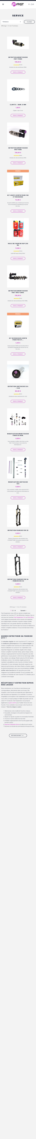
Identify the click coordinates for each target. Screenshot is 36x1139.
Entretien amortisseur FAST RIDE (18, 148)
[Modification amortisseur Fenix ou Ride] (18, 420)
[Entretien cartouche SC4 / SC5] (18, 373)
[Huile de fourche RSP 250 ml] (18, 230)
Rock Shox (31, 617)
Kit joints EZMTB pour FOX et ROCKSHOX (18, 196)
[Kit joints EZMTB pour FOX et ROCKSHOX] (18, 182)
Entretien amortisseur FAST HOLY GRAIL (18, 291)
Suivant (24, 610)
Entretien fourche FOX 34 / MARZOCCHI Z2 (18, 580)
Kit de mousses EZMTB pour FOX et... (18, 339)
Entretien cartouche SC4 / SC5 (18, 387)
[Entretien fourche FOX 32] (18, 517)
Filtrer (29, 21)
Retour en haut (17, 735)
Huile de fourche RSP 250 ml (18, 244)
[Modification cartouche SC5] (18, 469)
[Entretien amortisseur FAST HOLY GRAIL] (18, 277)
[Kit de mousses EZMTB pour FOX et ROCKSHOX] (18, 325)
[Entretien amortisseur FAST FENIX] (18, 44)
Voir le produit (18, 72)
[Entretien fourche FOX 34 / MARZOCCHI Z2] (18, 566)
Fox (25, 617)
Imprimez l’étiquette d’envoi (12, 724)
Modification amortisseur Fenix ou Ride (18, 434)
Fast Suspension (18, 617)
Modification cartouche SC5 (18, 482)
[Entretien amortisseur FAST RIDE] (18, 134)
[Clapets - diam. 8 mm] (18, 91)
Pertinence (12, 22)
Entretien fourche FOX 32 (18, 530)
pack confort (12, 703)
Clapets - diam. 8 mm (18, 104)
